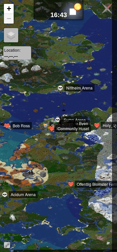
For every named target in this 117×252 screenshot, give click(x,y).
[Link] (7, 245)
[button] (9, 129)
